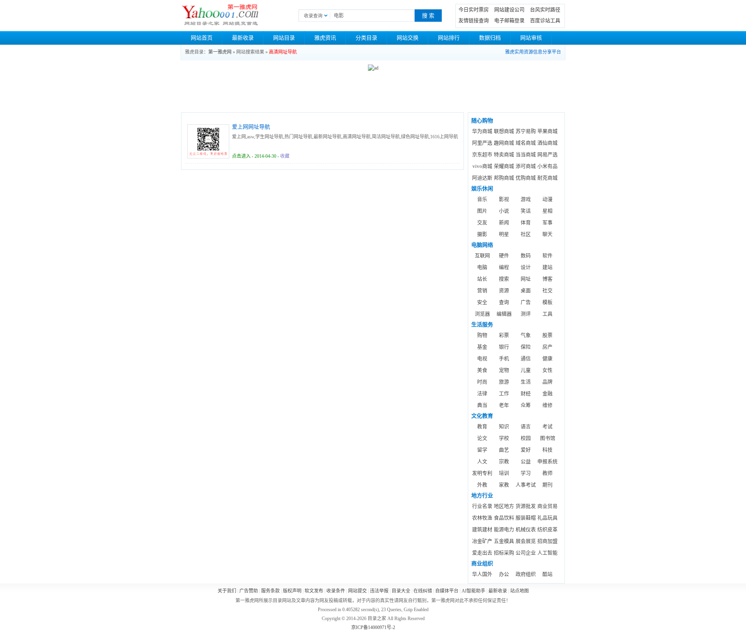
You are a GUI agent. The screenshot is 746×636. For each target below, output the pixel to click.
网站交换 (407, 38)
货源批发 (526, 506)
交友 (482, 222)
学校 (504, 438)
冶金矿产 (482, 541)
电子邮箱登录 (509, 20)
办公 (504, 574)
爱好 (526, 450)
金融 (547, 393)
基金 (482, 347)
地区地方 (504, 506)
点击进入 (241, 156)
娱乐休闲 (482, 189)
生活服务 (482, 325)
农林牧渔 (482, 518)
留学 (482, 450)
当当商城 (526, 154)
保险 (526, 347)
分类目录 (366, 38)
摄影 (482, 234)
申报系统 (547, 461)
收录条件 (335, 591)
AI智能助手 (473, 591)
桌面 (526, 290)
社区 (526, 234)
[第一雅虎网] (220, 15)
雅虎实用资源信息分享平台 (533, 52)
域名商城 (526, 143)
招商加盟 (547, 541)
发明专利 (482, 473)
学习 (526, 473)
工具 (547, 314)
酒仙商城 (547, 143)
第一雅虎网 (220, 52)
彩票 (504, 335)
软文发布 (314, 591)
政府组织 (526, 574)
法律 (482, 393)
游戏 (526, 199)
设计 (526, 267)
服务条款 (270, 591)
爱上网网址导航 (251, 127)
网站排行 (449, 38)
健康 (547, 358)
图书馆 (547, 438)
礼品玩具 (547, 518)
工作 (504, 393)
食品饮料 (504, 518)
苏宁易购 (526, 131)
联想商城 (504, 131)
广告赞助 (248, 591)
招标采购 (504, 553)
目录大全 (401, 591)
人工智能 (547, 553)
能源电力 (504, 529)
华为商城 (482, 131)
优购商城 (526, 178)
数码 (526, 255)
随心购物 (482, 121)
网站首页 (202, 38)
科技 (547, 450)
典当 (482, 405)
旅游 (504, 382)
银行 (504, 347)
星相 (547, 211)
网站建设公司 (509, 9)
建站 (547, 267)
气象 (526, 335)
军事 (547, 222)
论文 (482, 438)
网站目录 (284, 38)
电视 (482, 358)
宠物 (504, 370)
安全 (482, 302)
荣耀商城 (504, 166)
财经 (526, 393)
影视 (504, 199)
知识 (504, 426)
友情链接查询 (473, 20)
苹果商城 (547, 131)
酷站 (547, 574)
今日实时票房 (473, 9)
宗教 (504, 461)
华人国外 (482, 574)
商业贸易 (547, 506)
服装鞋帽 (526, 518)
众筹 (526, 405)
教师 (547, 473)
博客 (547, 279)
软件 (547, 255)
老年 (504, 405)
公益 (526, 461)
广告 (526, 302)
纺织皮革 (547, 529)
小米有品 (547, 166)
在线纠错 (422, 591)
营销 (482, 290)
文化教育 (482, 416)
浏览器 (482, 314)
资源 (504, 290)
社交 (547, 290)
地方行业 (482, 495)
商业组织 (482, 563)
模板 (547, 302)
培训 (504, 473)
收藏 (284, 156)
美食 (482, 370)
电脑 (482, 267)
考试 (547, 426)
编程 (504, 267)
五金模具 (504, 541)
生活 (526, 382)
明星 (504, 234)
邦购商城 (504, 178)
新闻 (504, 222)
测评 (526, 314)
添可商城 (526, 166)
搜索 (504, 279)
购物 (482, 335)
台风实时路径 (545, 9)
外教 (482, 485)
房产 (547, 347)
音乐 (482, 199)
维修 (547, 405)
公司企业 (526, 553)
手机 (504, 358)
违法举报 (379, 591)
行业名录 (482, 506)
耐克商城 (547, 178)
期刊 (547, 485)
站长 (482, 279)
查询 (504, 302)
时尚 (482, 382)
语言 (526, 426)
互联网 (482, 255)
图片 (482, 211)
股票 (547, 335)
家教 (504, 485)
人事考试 (526, 485)
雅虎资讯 (325, 38)
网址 (526, 279)
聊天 (547, 234)
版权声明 (292, 591)
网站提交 (357, 591)
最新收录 (243, 38)
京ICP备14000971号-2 (373, 627)
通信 (526, 358)
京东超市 (482, 154)
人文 (482, 461)
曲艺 (504, 450)
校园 (526, 438)
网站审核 (531, 38)
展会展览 (526, 541)
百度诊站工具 (545, 20)
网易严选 (547, 154)
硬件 (504, 255)
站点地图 (519, 591)
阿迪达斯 (482, 178)
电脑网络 (482, 245)
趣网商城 (504, 143)
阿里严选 (482, 143)
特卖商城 (504, 154)
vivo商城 (482, 166)
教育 (482, 426)
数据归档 (490, 38)
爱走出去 (482, 553)
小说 (504, 211)
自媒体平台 (446, 591)
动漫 (547, 199)
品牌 (547, 382)
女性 (547, 370)
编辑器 (504, 314)
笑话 (526, 211)
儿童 (526, 370)
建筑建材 (482, 529)
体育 (526, 222)
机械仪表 (526, 529)
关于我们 (227, 591)
